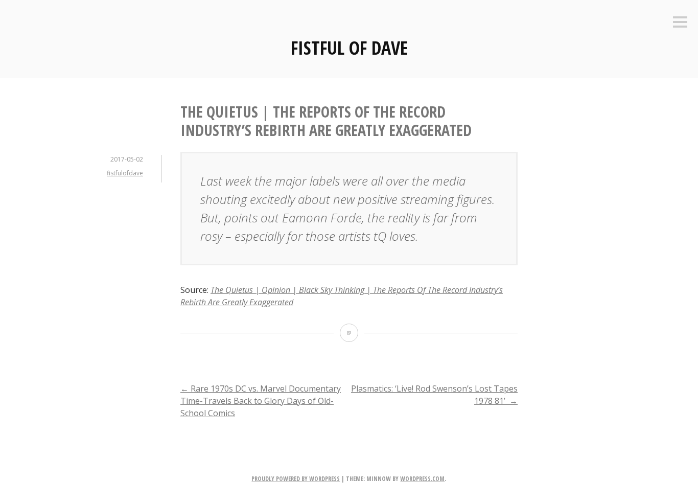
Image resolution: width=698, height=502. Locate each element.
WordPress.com (422, 478)
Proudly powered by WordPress (295, 478)
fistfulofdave (125, 173)
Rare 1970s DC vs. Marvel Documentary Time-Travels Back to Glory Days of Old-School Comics (260, 401)
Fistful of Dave (349, 47)
